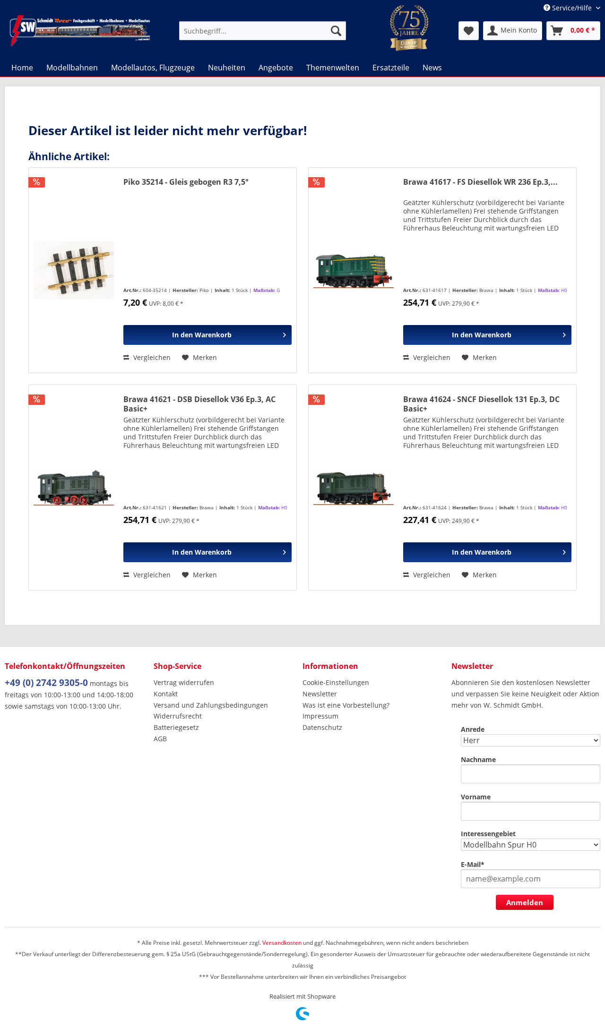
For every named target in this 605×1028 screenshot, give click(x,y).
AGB (160, 738)
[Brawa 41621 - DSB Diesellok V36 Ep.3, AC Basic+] (74, 487)
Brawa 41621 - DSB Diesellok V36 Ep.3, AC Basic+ (199, 403)
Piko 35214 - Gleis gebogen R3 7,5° (186, 182)
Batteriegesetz (176, 727)
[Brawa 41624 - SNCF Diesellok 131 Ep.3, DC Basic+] (353, 487)
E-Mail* (472, 864)
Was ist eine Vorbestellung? (345, 705)
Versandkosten (282, 943)
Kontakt (166, 693)
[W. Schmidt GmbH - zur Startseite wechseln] (79, 31)
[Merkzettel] (468, 30)
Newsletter (319, 693)
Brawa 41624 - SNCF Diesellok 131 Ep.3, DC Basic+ (481, 403)
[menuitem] (262, 30)
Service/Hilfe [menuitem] (572, 7)
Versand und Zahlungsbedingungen (211, 705)
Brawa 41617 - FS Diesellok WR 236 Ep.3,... (480, 182)
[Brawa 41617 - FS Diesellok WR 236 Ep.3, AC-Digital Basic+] (353, 270)
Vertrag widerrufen (184, 682)
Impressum (320, 715)
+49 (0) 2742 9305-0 (46, 683)
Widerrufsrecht (178, 715)
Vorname (476, 796)
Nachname (478, 759)
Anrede (472, 729)
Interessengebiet (488, 833)
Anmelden (524, 902)
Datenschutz (322, 727)
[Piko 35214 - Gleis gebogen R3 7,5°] (74, 270)
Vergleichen (151, 357)
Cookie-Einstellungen (335, 682)
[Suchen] (336, 30)
